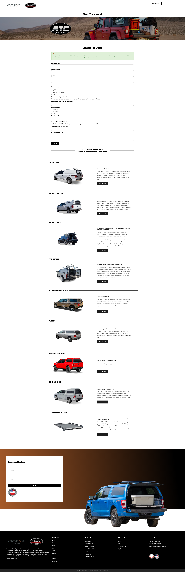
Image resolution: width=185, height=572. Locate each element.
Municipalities (83, 99)
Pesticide (75, 99)
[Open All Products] (75, 4)
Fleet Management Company (60, 90)
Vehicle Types (55, 107)
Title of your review (12, 465)
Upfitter (54, 89)
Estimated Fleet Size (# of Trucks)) (62, 101)
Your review (11, 470)
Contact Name (55, 69)
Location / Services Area (58, 116)
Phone (53, 81)
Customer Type (56, 87)
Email (53, 75)
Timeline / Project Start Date (60, 126)
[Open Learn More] (100, 4)
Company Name (55, 63)
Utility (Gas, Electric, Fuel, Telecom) (62, 99)
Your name (10, 479)
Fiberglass (69, 123)
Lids (75, 123)
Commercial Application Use (60, 97)
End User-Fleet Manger (59, 92)
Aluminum (55, 123)
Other (54, 94)
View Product (102, 183)
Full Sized (55, 109)
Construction (92, 99)
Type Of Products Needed (59, 121)
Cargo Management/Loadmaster (86, 123)
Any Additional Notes (57, 132)
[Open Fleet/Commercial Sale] (123, 4)
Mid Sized (55, 111)
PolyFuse (62, 123)
